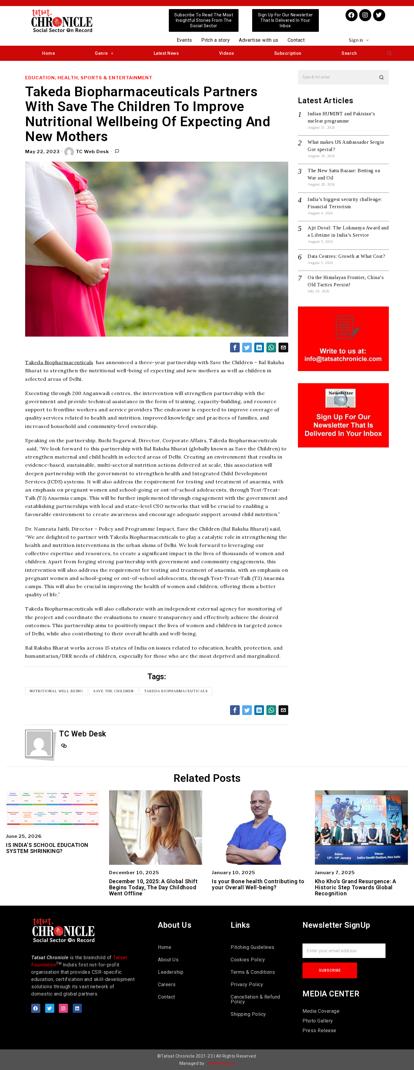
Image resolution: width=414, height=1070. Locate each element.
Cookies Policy (248, 960)
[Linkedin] (77, 1008)
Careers (167, 984)
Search (349, 53)
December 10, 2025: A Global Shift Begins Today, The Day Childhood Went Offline (153, 887)
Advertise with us (259, 40)
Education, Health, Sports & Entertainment (88, 78)
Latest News (166, 53)
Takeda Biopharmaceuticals (59, 362)
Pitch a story (215, 40)
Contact (296, 40)
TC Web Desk (92, 151)
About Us (168, 960)
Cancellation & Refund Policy (255, 999)
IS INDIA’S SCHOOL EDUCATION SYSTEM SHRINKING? (47, 848)
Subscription (288, 53)
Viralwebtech (221, 1063)
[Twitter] (379, 15)
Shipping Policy (248, 1014)
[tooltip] (235, 347)
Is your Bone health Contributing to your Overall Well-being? (258, 884)
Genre (101, 53)
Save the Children (113, 691)
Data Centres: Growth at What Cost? (346, 256)
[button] (389, 53)
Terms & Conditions (253, 972)
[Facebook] (352, 15)
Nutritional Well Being (56, 691)
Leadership (170, 972)
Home (48, 53)
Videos (226, 53)
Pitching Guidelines (253, 947)
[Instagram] (365, 15)
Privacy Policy (247, 984)
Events (184, 40)
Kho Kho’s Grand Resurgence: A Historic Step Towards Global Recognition (355, 887)
